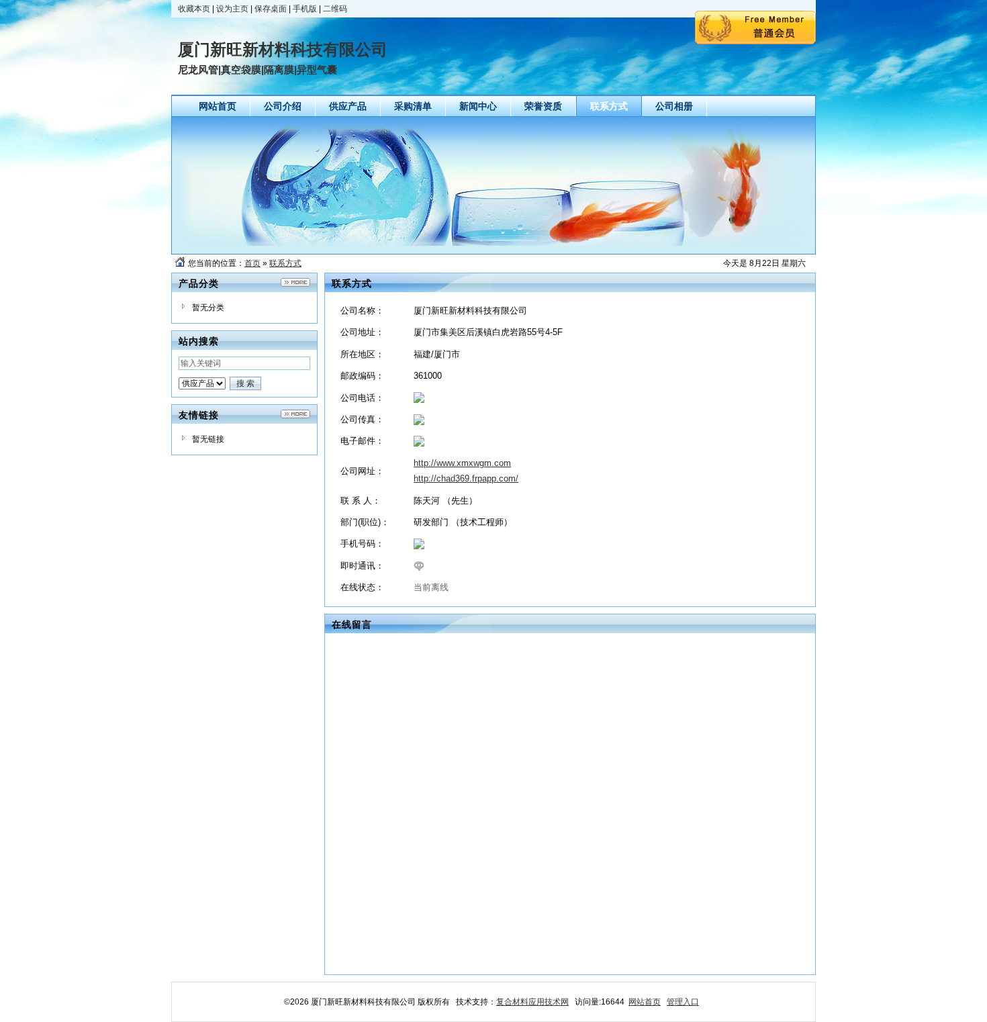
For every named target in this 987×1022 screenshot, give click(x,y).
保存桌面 (270, 8)
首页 (252, 263)
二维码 (335, 8)
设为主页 (232, 8)
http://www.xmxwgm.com (462, 463)
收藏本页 (194, 8)
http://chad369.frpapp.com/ (466, 478)
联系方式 (285, 263)
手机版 (305, 8)
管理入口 (683, 1002)
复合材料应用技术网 (532, 1002)
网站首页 (644, 1002)
